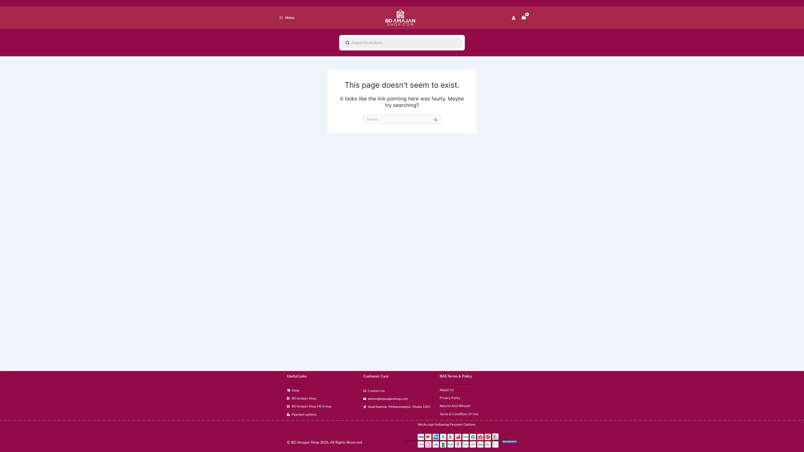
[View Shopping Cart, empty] (524, 18)
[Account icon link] (513, 18)
